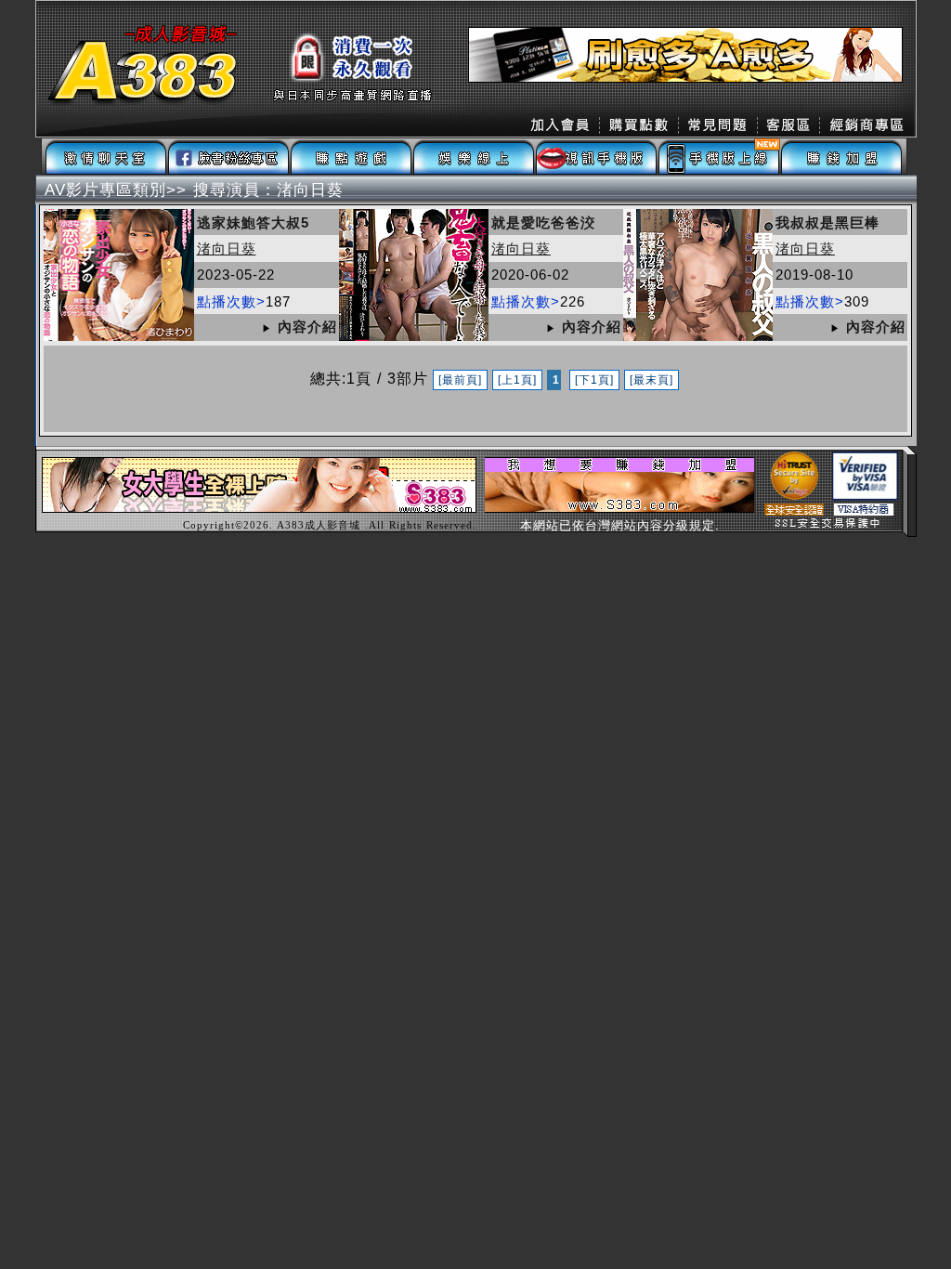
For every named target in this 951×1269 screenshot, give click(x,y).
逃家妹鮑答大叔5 (253, 222)
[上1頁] (517, 379)
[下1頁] (594, 379)
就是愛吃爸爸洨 (543, 222)
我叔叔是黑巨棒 (827, 222)
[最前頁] (460, 379)
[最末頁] (651, 379)
